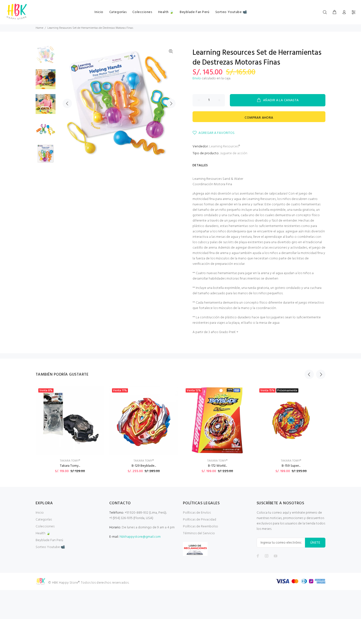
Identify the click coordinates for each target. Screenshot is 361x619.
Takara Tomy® (70, 460)
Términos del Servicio (199, 533)
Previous (67, 103)
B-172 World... (217, 466)
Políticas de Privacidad (199, 519)
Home (39, 28)
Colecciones (45, 526)
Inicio (40, 513)
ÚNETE (315, 543)
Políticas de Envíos (197, 513)
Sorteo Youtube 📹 (50, 547)
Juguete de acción (233, 153)
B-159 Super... (291, 466)
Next (171, 103)
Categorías (44, 519)
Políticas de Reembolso (200, 526)
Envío (197, 78)
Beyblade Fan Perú (49, 540)
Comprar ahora (259, 118)
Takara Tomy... (70, 466)
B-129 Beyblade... (144, 466)
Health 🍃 (43, 533)
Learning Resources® (224, 146)
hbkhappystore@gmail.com (140, 537)
